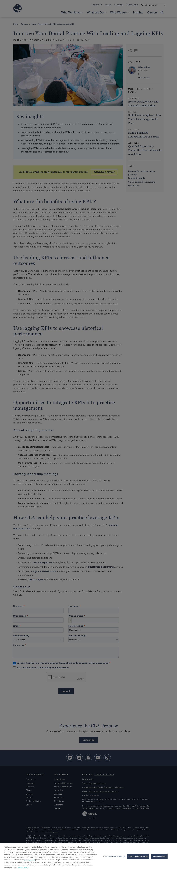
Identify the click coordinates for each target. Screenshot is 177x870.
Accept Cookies (159, 856)
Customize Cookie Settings (114, 856)
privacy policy (29, 860)
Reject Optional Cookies (138, 856)
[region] (88, 856)
